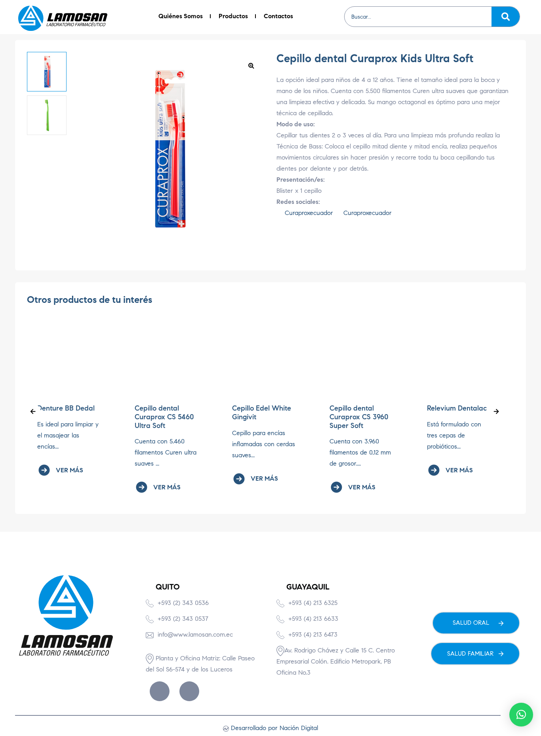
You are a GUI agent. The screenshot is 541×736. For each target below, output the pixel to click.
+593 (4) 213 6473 (312, 634)
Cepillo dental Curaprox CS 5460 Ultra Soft (164, 417)
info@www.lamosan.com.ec (195, 634)
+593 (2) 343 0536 (183, 603)
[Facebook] (160, 691)
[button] (251, 65)
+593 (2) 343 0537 (183, 618)
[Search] (505, 17)
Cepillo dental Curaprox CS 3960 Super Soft (359, 417)
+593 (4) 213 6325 (312, 603)
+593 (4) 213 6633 (313, 618)
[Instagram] (189, 691)
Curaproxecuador (308, 213)
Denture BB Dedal (66, 408)
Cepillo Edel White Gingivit (261, 412)
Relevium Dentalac (457, 408)
